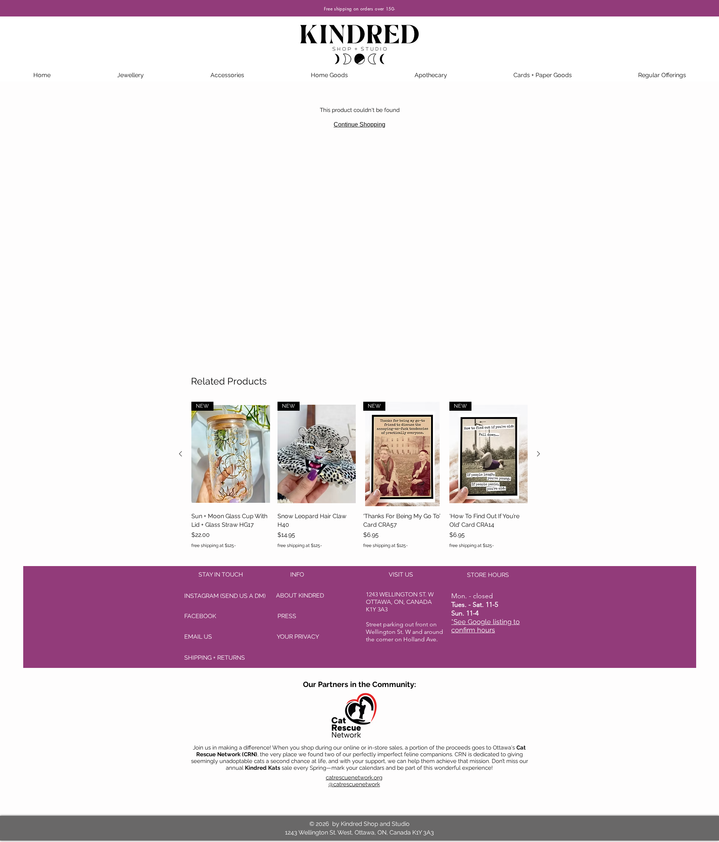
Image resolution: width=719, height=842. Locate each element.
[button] (130, 75)
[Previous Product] (180, 453)
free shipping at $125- (213, 545)
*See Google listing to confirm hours (485, 626)
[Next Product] (538, 453)
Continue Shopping (359, 124)
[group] (359, 479)
